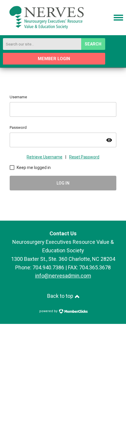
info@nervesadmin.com (63, 276)
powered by (48, 311)
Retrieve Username (44, 157)
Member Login (54, 58)
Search (93, 44)
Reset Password (84, 157)
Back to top (60, 296)
